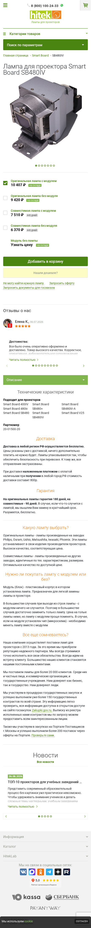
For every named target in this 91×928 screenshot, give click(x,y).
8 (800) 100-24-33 (44, 6)
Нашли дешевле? (45, 273)
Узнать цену (22, 244)
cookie (28, 921)
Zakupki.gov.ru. (42, 710)
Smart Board (40, 55)
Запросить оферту (61, 283)
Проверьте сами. (43, 735)
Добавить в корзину (45, 261)
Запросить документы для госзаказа (29, 287)
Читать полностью (22, 359)
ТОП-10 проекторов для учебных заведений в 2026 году (45, 782)
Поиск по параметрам (24, 45)
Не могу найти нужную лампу (23, 283)
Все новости (45, 762)
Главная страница (15, 55)
